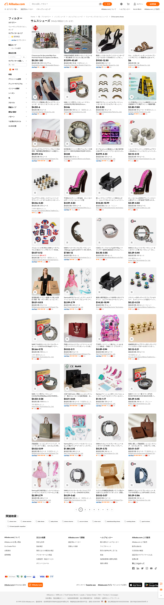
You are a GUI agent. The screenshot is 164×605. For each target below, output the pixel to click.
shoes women (27, 521)
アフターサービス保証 (44, 555)
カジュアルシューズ (76, 17)
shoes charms (68, 521)
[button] (100, 4)
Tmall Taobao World (71, 595)
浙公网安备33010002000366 (118, 602)
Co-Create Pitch (10, 546)
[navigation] (17, 263)
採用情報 (7, 555)
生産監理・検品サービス (45, 559)
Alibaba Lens (9, 585)
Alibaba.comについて (12, 537)
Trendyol (106, 595)
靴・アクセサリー (44, 17)
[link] (161, 584)
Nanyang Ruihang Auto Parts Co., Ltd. (109, 112)
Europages (114, 595)
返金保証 (39, 546)
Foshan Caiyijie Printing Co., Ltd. (139, 112)
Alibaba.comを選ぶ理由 (12, 542)
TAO (99, 595)
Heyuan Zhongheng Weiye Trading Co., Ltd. (46, 210)
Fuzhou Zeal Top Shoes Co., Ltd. (139, 65)
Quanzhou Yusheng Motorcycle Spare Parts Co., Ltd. (78, 159)
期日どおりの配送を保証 (45, 550)
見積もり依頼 (73, 546)
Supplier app (91, 585)
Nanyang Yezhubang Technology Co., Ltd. (78, 257)
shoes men (12, 521)
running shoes (131, 521)
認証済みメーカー (74, 542)
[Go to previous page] (76, 510)
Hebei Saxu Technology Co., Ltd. (75, 112)
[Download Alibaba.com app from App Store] (135, 585)
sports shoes (146, 521)
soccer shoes (84, 521)
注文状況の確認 (137, 550)
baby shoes (54, 521)
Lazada (82, 595)
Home (33, 17)
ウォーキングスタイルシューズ (97, 17)
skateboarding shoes (113, 521)
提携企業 (135, 559)
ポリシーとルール (42, 563)
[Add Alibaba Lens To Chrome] (35, 585)
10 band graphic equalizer (17, 526)
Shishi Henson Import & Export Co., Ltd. (141, 159)
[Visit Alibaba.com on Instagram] (146, 568)
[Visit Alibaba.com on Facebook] (133, 568)
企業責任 (7, 550)
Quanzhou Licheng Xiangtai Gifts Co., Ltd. (78, 208)
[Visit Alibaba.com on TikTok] (155, 568)
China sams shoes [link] (117, 17)
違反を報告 (104, 563)
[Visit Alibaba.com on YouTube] (151, 568)
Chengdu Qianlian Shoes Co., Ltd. (107, 65)
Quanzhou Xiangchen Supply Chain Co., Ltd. (78, 65)
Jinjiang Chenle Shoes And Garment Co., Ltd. (46, 260)
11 (107, 509)
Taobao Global (91, 595)
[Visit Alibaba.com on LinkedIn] (138, 568)
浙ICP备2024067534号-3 (139, 602)
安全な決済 (40, 542)
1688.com (59, 595)
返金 (101, 555)
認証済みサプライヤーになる (142, 555)
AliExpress (50, 595)
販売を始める (136, 546)
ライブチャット (105, 546)
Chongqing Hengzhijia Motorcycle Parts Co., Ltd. (110, 257)
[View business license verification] (102, 602)
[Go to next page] (112, 510)
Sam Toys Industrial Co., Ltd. (105, 159)
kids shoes (41, 521)
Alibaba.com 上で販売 (139, 542)
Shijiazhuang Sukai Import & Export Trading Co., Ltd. (46, 159)
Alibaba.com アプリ (105, 585)
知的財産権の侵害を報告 (108, 559)
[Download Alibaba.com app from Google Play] (152, 585)
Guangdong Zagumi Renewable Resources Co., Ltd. (46, 65)
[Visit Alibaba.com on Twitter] (142, 568)
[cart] (128, 4)
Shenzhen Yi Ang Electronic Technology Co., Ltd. (110, 208)
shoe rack (97, 521)
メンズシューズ (59, 17)
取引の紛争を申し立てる (108, 550)
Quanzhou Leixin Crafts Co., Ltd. (139, 208)
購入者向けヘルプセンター (109, 542)
